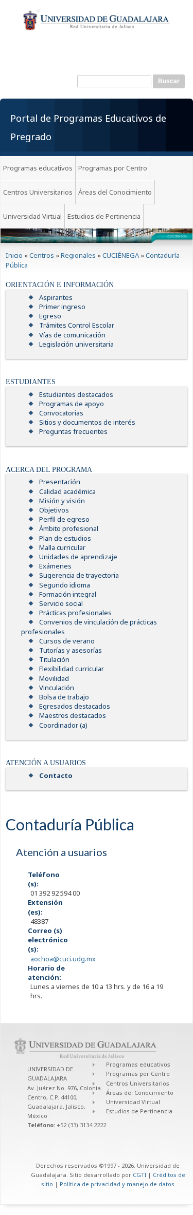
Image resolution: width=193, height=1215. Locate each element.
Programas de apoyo (71, 403)
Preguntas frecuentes (73, 431)
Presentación (59, 481)
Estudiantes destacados (76, 394)
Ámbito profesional (68, 528)
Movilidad (54, 678)
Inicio (14, 255)
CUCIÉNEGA (120, 255)
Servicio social (61, 603)
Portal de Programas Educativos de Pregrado (88, 127)
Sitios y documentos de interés (87, 422)
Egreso (50, 315)
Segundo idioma (64, 585)
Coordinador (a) (63, 725)
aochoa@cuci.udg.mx (63, 958)
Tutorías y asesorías (70, 650)
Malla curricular (62, 547)
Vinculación (56, 687)
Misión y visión (62, 500)
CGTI (139, 1175)
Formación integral (67, 594)
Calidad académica (67, 491)
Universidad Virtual (32, 216)
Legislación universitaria (76, 344)
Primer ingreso (62, 306)
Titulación (54, 659)
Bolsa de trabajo (64, 696)
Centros (41, 255)
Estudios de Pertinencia (104, 216)
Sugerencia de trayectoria (79, 575)
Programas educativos (38, 168)
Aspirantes (56, 297)
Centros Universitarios (38, 192)
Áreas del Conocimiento (115, 192)
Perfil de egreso (64, 519)
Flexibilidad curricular (71, 668)
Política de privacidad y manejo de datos (117, 1184)
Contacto (56, 775)
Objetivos (54, 510)
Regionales (78, 255)
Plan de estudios (65, 538)
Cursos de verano (67, 641)
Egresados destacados (74, 706)
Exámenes (55, 566)
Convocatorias (61, 412)
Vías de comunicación (72, 334)
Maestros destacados (72, 715)
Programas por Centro (112, 168)
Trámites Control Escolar (76, 325)
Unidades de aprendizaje (78, 556)
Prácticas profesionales (75, 612)
